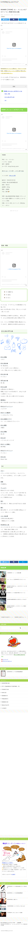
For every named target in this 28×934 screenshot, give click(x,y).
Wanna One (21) (5, 705)
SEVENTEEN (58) (6, 683)
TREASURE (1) (5, 698)
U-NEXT (13, 874)
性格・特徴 (7, 93)
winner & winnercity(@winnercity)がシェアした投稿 (14, 284)
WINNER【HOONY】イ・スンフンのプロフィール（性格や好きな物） (7, 617)
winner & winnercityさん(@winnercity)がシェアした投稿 (15, 63)
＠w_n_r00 (12, 175)
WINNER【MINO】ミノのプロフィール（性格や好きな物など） (16, 607)
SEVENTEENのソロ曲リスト (12, 899)
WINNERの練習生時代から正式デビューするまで (16, 599)
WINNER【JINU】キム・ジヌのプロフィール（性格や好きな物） (17, 587)
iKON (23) (4, 692)
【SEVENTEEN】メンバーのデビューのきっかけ (16, 906)
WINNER (2, 16)
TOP (8, 922)
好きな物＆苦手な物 (9, 97)
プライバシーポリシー (7, 661)
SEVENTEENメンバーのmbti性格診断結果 (14, 671)
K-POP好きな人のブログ (10, 2)
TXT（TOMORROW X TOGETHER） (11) (11, 686)
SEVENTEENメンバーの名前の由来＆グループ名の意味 (17, 887)
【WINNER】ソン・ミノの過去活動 (14, 572)
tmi (5, 100)
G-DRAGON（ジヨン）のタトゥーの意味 (14, 912)
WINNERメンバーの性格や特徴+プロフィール (16, 592)
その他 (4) (4, 708)
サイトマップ (5, 659)
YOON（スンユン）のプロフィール (13, 91)
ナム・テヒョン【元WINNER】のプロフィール (16, 579)
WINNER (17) (5, 695)
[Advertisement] (14, 226)
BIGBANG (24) (5, 701)
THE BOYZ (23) (5, 689)
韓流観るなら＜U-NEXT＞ (7, 862)
